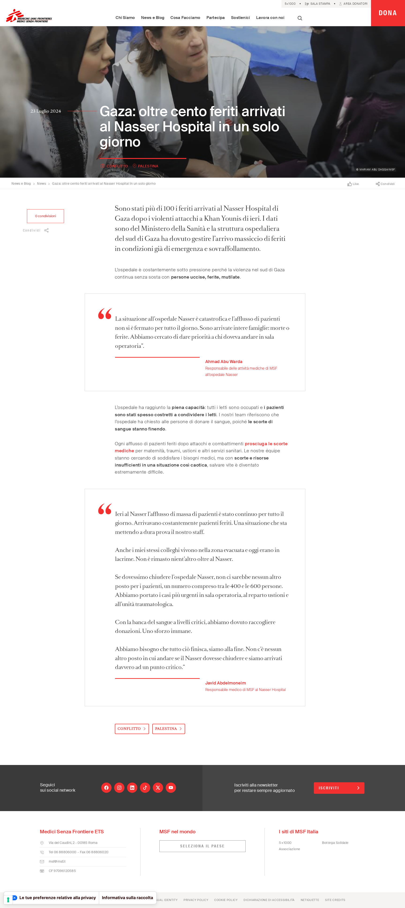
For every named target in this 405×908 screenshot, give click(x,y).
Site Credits (335, 900)
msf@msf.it (57, 861)
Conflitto (117, 166)
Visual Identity (164, 900)
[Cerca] (300, 18)
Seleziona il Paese (202, 846)
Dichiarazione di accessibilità (269, 900)
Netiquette (310, 900)
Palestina (148, 166)
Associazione (289, 849)
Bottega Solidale (335, 843)
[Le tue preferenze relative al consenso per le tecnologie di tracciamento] (8, 899)
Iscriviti (329, 788)
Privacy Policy (196, 900)
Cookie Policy (226, 900)
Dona (388, 12)
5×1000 (290, 3)
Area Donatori (356, 4)
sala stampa (320, 4)
